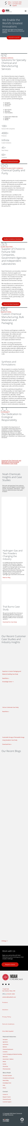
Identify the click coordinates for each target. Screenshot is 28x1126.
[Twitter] (5, 984)
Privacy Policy (6, 1017)
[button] (25, 11)
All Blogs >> (5, 941)
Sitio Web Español (7, 1031)
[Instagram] (8, 984)
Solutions (5, 1009)
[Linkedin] (3, 984)
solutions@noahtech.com (9, 997)
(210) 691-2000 (10, 994)
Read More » (5, 678)
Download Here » (7, 744)
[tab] (14, 56)
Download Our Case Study (10, 622)
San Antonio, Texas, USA (8, 991)
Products (5, 1002)
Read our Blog (6, 577)
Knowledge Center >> (8, 681)
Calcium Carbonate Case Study (10, 707)
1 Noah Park (5, 989)
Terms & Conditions (8, 1024)
